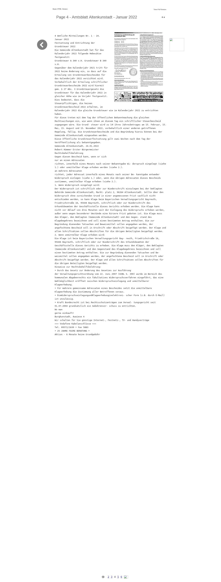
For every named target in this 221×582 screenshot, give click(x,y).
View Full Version (160, 9)
